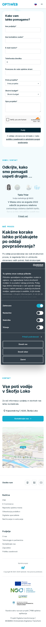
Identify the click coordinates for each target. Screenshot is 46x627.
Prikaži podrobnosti (30, 337)
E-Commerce (7, 504)
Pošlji (23, 130)
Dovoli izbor (23, 352)
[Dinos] (37, 187)
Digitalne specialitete (10, 515)
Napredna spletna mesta (12, 508)
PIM (4, 500)
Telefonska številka (13, 58)
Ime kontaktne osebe (18, 37)
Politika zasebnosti (9, 551)
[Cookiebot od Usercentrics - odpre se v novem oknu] (33, 265)
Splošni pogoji (23, 563)
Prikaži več (23, 216)
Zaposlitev (6, 548)
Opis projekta (15, 101)
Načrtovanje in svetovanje (12, 519)
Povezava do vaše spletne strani (18, 69)
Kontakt (13, 160)
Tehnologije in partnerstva (12, 540)
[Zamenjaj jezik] (35, 4)
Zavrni (23, 359)
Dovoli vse (23, 344)
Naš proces (8, 226)
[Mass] (9, 187)
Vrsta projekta (15, 80)
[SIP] (17, 187)
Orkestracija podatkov (11, 511)
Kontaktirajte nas (22, 419)
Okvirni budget (16, 91)
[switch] (40, 313)
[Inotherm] (28, 187)
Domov (5, 160)
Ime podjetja (15, 26)
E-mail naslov (15, 48)
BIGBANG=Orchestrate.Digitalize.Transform (23, 621)
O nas (4, 536)
